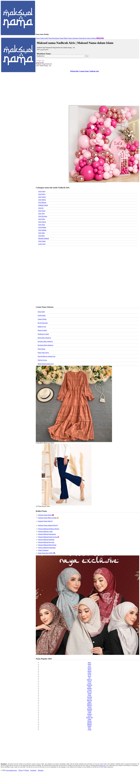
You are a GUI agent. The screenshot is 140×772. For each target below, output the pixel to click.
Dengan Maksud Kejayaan (46, 542)
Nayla (89, 674)
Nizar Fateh (41, 312)
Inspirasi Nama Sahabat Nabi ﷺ (48, 525)
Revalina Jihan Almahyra (45, 341)
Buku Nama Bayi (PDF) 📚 (46, 553)
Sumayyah (89, 717)
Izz (89, 678)
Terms (27, 770)
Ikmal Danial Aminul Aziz (46, 364)
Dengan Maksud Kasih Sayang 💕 (48, 537)
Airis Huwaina (42, 216)
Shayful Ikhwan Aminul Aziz (46, 356)
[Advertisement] (87, 89)
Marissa (89, 705)
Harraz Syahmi (42, 330)
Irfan (89, 728)
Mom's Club (100, 38)
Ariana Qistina (42, 319)
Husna (89, 721)
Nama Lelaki (44, 38)
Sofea (89, 664)
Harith (89, 726)
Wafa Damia (41, 349)
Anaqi (89, 729)
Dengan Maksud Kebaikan (46, 539)
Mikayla (89, 680)
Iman (89, 662)
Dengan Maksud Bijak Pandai (47, 545)
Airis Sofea (41, 219)
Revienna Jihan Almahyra (45, 345)
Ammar (89, 714)
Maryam (89, 700)
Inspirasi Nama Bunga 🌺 (46, 515)
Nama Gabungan (73, 38)
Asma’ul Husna (91, 38)
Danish (89, 722)
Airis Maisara (42, 202)
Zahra (89, 673)
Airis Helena (42, 200)
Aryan (89, 681)
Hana (89, 669)
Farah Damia (42, 315)
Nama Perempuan (53, 38)
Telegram (40, 770)
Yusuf (89, 707)
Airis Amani (42, 241)
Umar (89, 683)
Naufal (89, 710)
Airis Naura (41, 211)
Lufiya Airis (41, 244)
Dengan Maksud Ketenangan (47, 534)
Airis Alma (41, 224)
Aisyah (89, 698)
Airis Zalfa (41, 233)
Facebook (33, 770)
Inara (89, 676)
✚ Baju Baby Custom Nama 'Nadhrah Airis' (84, 71)
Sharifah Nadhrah (43, 238)
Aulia (89, 712)
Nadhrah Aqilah (43, 205)
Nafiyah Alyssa (42, 360)
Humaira (89, 685)
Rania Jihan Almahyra (44, 338)
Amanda (89, 709)
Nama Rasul (82, 38)
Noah (89, 695)
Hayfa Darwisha (43, 323)
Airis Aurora (42, 197)
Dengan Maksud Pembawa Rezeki (48, 529)
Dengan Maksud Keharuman (47, 547)
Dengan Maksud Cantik (45, 531)
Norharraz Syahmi (43, 334)
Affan (89, 719)
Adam (89, 693)
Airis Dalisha (42, 227)
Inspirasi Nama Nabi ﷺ (45, 521)
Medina (89, 688)
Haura (89, 671)
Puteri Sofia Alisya (43, 352)
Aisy (89, 666)
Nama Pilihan (64, 38)
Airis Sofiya (41, 191)
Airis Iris (40, 208)
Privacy (21, 770)
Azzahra (89, 697)
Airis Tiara (41, 213)
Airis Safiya (41, 194)
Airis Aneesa (42, 222)
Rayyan (89, 692)
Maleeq (89, 724)
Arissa (89, 716)
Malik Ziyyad (42, 326)
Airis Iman (41, 235)
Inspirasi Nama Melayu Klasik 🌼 (48, 518)
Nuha (89, 686)
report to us (102, 765)
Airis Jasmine (42, 230)
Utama (38, 38)
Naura (89, 668)
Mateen (89, 704)
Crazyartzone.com (11, 770)
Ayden (89, 690)
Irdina (89, 702)
